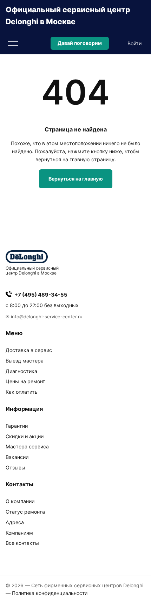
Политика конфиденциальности (49, 593)
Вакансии (17, 457)
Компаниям (19, 533)
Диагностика (21, 371)
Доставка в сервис (29, 350)
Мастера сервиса (27, 446)
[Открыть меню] (13, 43)
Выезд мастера (25, 361)
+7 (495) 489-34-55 (40, 295)
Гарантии (17, 426)
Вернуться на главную (75, 179)
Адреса (15, 522)
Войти (134, 43)
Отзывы (15, 467)
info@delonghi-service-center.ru (47, 316)
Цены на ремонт (25, 381)
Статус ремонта (25, 512)
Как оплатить (22, 392)
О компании (20, 501)
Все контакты (22, 543)
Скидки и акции (25, 436)
